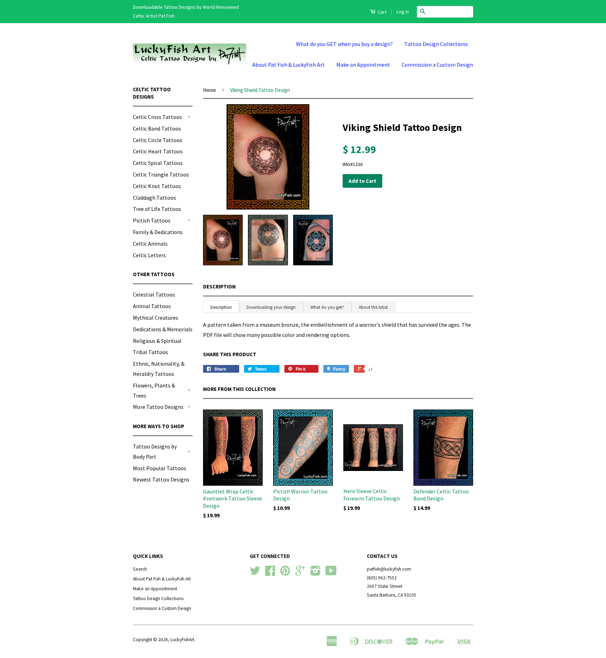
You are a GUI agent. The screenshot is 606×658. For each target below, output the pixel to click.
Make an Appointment (363, 64)
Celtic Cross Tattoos (157, 116)
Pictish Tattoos (151, 220)
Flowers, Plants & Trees (154, 390)
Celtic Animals (150, 243)
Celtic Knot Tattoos (157, 186)
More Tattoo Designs (158, 406)
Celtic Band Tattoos (157, 128)
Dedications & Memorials (163, 329)
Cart (381, 12)
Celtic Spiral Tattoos (158, 162)
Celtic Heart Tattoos (158, 151)
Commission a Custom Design (437, 64)
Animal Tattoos (152, 306)
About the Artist (373, 307)
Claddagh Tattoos (154, 197)
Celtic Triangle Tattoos (161, 174)
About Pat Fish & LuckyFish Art (288, 64)
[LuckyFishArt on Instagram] (315, 573)
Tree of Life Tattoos (157, 208)
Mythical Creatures (155, 317)
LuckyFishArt (182, 640)
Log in (403, 11)
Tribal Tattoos (150, 351)
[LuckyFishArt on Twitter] (255, 573)
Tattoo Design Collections (436, 43)
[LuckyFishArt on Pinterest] (285, 573)
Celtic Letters (149, 255)
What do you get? (327, 307)
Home (209, 90)
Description (219, 286)
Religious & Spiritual (157, 340)
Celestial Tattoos (154, 294)
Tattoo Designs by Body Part (155, 451)
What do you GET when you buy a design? (344, 43)
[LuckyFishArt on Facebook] (270, 573)
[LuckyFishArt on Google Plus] (300, 573)
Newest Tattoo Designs (161, 479)
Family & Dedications (158, 231)
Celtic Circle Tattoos (157, 140)
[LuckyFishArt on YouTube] (331, 573)
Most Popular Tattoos (159, 468)
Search (140, 569)
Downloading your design (271, 307)
